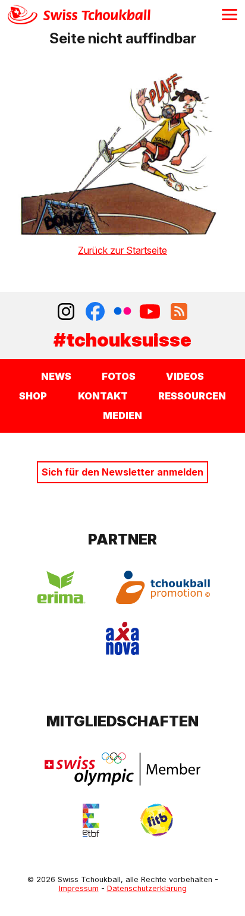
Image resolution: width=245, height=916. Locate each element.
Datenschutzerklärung (147, 888)
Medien (122, 415)
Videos (185, 376)
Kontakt (103, 396)
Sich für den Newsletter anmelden (122, 472)
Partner (122, 539)
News (56, 376)
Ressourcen (192, 396)
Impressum (79, 888)
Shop (33, 396)
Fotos (119, 376)
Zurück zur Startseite (122, 250)
